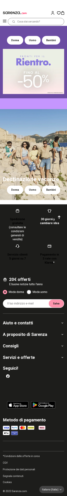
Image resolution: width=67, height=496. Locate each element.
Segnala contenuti (13, 476)
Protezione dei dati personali (19, 469)
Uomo (32, 40)
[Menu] (4, 21)
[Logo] (14, 13)
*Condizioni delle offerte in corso (21, 456)
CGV (5, 462)
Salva (56, 303)
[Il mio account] (54, 13)
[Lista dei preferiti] (59, 13)
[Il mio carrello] (64, 13)
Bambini (51, 40)
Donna (15, 40)
